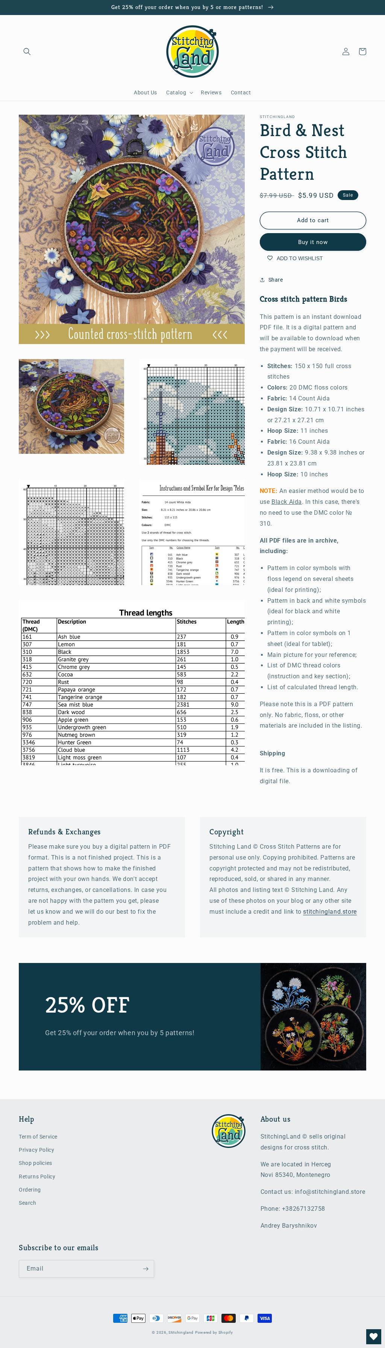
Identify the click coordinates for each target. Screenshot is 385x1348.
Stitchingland (181, 1332)
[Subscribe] (145, 1269)
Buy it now (313, 242)
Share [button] (275, 280)
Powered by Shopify (214, 1332)
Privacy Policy (36, 1150)
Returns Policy (37, 1177)
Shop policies (35, 1163)
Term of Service (38, 1137)
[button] (27, 51)
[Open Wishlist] (373, 1336)
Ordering (30, 1190)
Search (27, 1203)
